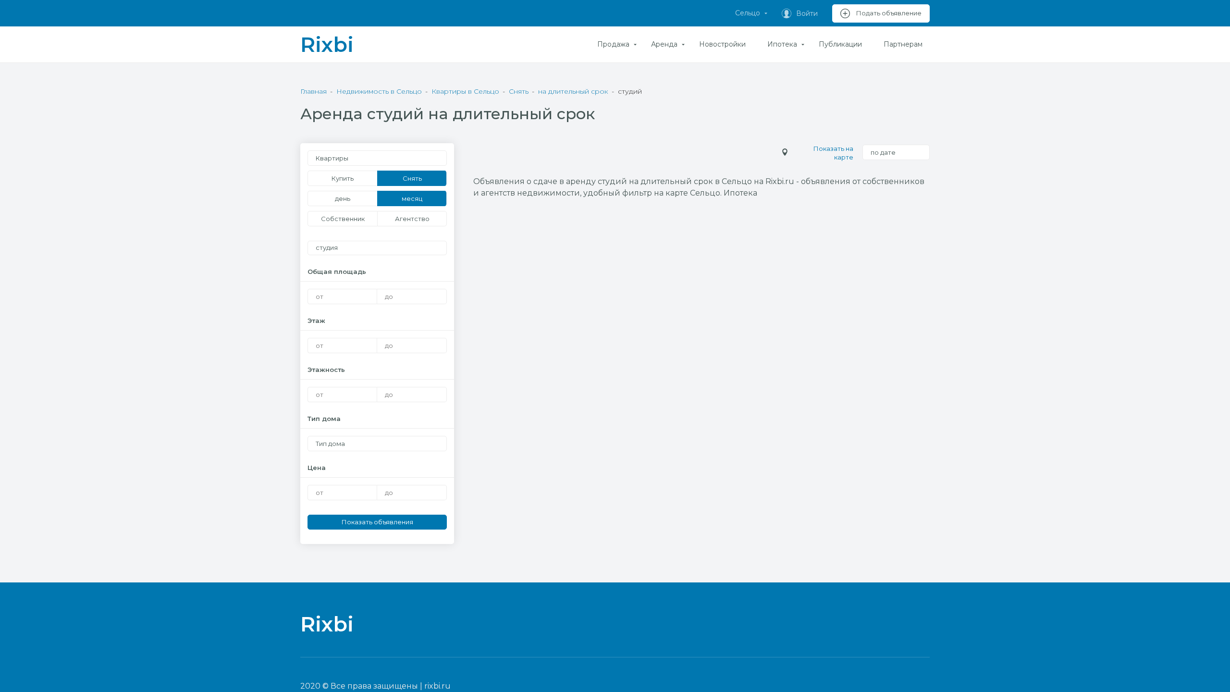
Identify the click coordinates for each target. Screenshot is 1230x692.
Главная (313, 91)
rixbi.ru (437, 686)
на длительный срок (573, 91)
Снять (519, 91)
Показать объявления (377, 522)
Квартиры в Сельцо (465, 91)
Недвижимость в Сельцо (379, 91)
